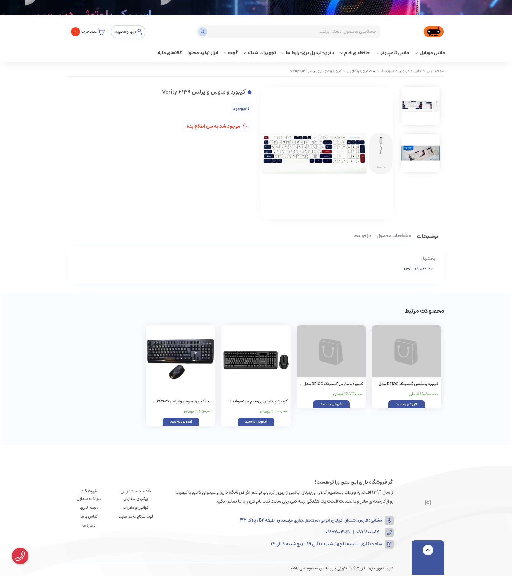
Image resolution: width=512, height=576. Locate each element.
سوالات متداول (89, 498)
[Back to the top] (428, 550)
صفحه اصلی (435, 71)
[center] (203, 31)
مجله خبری (89, 507)
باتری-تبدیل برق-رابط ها (310, 53)
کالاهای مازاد (169, 53)
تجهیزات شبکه (261, 53)
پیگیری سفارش (135, 498)
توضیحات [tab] (427, 236)
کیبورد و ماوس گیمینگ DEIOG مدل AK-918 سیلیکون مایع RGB (333, 384)
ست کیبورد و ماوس (361, 71)
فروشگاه (89, 491)
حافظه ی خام (357, 53)
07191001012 (368, 532)
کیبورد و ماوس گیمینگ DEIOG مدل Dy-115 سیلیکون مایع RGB (408, 384)
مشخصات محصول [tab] (394, 236)
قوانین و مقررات (135, 507)
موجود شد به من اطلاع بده (214, 126)
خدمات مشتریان (135, 491)
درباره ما (88, 525)
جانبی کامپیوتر (395, 53)
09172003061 (337, 532)
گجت (233, 53)
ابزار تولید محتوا (203, 53)
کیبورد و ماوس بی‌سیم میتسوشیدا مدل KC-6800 (259, 401)
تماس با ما (89, 516)
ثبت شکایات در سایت (135, 516)
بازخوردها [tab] (362, 236)
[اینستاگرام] (428, 503)
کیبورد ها (387, 71)
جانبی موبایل (433, 53)
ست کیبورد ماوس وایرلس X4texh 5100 (184, 401)
